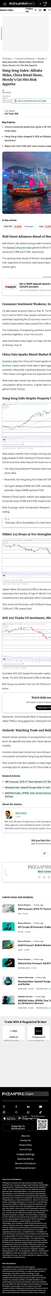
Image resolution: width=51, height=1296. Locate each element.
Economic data (9, 361)
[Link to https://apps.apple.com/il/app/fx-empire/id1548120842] (9, 1118)
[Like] (45, 853)
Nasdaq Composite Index (19, 247)
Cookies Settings (26, 1154)
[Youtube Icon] (44, 1106)
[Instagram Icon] (7, 1112)
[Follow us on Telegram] (49, 10)
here (14, 767)
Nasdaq (41, 58)
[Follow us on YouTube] (44, 10)
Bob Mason (21, 813)
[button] (5, 4)
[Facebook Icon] (19, 1106)
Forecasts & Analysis (24, 58)
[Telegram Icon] (19, 1112)
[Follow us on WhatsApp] (40, 10)
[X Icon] (7, 1106)
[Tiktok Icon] (44, 1112)
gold (26, 721)
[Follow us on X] (35, 10)
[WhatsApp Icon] (32, 1112)
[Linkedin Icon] (32, 1106)
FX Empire (7, 58)
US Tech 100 (11, 113)
